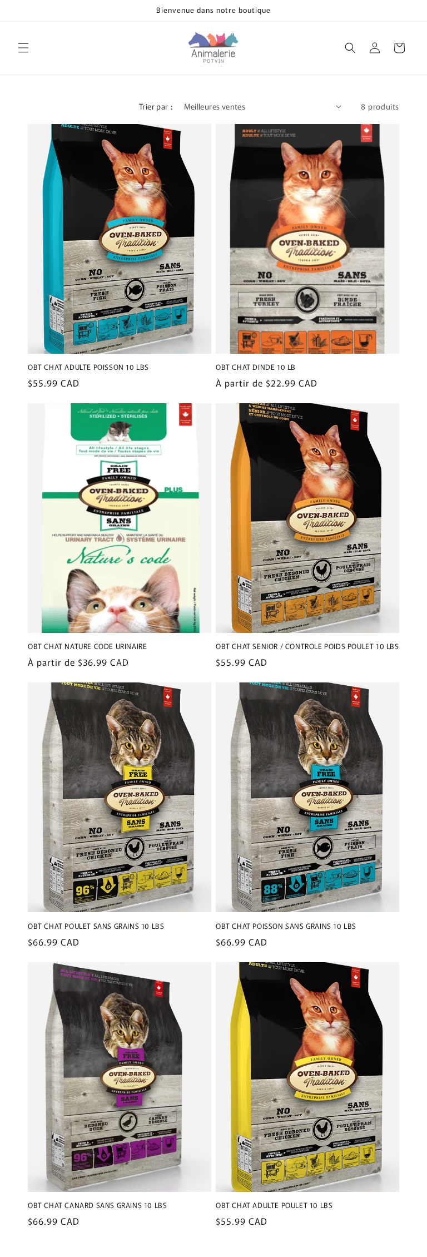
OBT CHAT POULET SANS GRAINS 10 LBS (96, 926)
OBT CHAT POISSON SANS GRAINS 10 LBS (286, 926)
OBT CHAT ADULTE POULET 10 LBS (274, 1205)
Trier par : (155, 106)
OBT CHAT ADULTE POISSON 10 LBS (88, 367)
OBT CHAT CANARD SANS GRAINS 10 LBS (97, 1205)
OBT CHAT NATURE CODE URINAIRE (87, 646)
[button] (23, 48)
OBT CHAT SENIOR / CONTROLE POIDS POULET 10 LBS (307, 646)
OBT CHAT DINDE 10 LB (256, 367)
